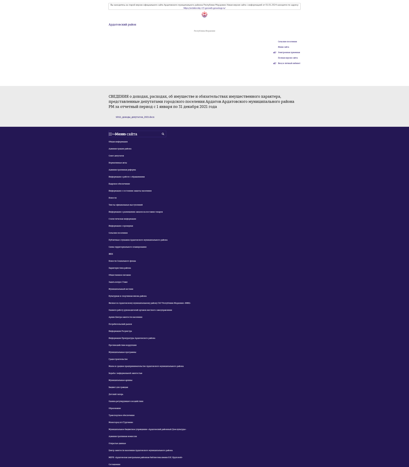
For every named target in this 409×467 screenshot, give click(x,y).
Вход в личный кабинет (289, 63)
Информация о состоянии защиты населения (130, 191)
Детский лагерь (116, 394)
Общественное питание (120, 275)
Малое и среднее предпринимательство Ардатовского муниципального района (146, 366)
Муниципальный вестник (121, 289)
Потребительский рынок (120, 324)
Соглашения (114, 464)
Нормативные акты (118, 163)
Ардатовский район (122, 24)
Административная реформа (122, 170)
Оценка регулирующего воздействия (126, 401)
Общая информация (118, 142)
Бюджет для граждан (118, 387)
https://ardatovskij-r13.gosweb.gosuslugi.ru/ (204, 8)
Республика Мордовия (204, 31)
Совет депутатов (116, 156)
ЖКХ (111, 254)
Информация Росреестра (120, 331)
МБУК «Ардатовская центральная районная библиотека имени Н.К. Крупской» (146, 457)
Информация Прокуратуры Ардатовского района (132, 338)
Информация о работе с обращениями (127, 177)
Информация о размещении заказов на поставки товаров (136, 212)
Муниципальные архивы (120, 380)
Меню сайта (283, 47)
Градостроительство (118, 359)
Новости (113, 198)
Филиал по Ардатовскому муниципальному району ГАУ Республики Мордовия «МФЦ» (150, 303)
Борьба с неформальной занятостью (125, 373)
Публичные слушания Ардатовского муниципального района (138, 240)
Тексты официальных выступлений (126, 205)
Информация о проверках (121, 226)
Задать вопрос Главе (118, 282)
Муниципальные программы (122, 352)
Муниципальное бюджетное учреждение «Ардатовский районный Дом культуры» (147, 429)
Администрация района (120, 149)
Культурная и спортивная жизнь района (128, 296)
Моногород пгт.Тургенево (121, 422)
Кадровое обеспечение (119, 184)
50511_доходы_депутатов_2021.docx (135, 117)
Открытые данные (117, 443)
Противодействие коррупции (123, 345)
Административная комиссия (123, 436)
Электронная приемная (289, 52)
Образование (115, 408)
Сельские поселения (287, 41)
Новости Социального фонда (122, 261)
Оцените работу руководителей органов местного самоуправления (140, 310)
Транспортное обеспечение (122, 415)
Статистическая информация (122, 219)
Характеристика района (120, 268)
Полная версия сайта (288, 58)
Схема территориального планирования (128, 247)
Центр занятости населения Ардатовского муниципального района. (141, 450)
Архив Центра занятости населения (125, 317)
